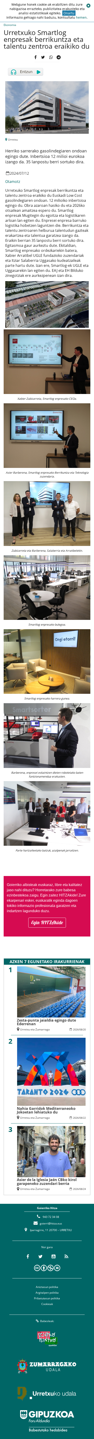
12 (27, 173)
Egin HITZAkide (47, 922)
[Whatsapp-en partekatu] (51, 57)
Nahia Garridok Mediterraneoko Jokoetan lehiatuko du (46, 1110)
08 (80, 1029)
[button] (88, 5)
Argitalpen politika (47, 1293)
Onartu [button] (68, 13)
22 (84, 1117)
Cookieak (47, 1304)
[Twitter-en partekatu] (43, 57)
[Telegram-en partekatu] (59, 57)
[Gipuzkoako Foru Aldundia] (47, 1420)
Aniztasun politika (47, 1287)
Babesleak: (47, 1321)
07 (21, 173)
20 (84, 1029)
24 (84, 1189)
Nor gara (47, 1247)
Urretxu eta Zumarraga (35, 1029)
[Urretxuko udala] (47, 1393)
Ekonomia (10, 25)
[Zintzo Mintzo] (47, 1339)
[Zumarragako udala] (47, 1366)
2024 (14, 173)
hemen (81, 17)
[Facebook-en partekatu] (35, 57)
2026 (75, 1029)
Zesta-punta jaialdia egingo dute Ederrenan (46, 1022)
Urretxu (13, 139)
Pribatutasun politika (47, 1298)
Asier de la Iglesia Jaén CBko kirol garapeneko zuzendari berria (47, 1181)
